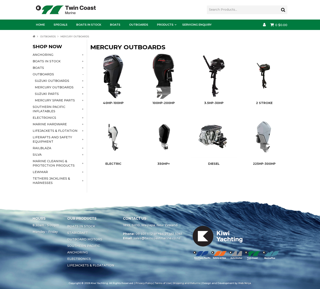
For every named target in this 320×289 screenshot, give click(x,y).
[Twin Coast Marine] (66, 10)
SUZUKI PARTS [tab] (47, 94)
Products (165, 24)
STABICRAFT (77, 233)
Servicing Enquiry (197, 24)
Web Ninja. (244, 283)
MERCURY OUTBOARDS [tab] (54, 87)
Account (264, 25)
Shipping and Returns (186, 283)
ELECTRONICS (79, 259)
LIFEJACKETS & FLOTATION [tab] (55, 131)
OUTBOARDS (48, 36)
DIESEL (214, 164)
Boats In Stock (88, 24)
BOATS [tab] (38, 68)
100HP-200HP (163, 103)
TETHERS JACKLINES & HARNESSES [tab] (51, 181)
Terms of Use (163, 283)
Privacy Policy (144, 283)
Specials (60, 24)
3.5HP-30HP (214, 103)
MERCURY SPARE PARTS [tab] (55, 100)
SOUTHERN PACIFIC (83, 246)
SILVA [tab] (37, 155)
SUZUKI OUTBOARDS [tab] (52, 81)
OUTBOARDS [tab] (43, 74)
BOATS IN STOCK (81, 226)
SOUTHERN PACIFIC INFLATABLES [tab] (49, 109)
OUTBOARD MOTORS (84, 239)
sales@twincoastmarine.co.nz (156, 238)
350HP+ (163, 164)
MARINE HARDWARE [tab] (50, 124)
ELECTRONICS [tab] (44, 118)
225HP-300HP (264, 164)
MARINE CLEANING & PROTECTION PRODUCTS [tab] (54, 163)
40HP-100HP (113, 103)
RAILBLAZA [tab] (42, 148)
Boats (115, 24)
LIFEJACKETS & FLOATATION (90, 265)
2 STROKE (264, 103)
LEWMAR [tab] (40, 172)
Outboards (138, 24)
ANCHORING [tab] (43, 55)
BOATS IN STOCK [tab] (47, 61)
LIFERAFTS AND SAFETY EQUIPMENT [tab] (52, 139)
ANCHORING (77, 252)
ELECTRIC (113, 164)
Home (40, 24)
